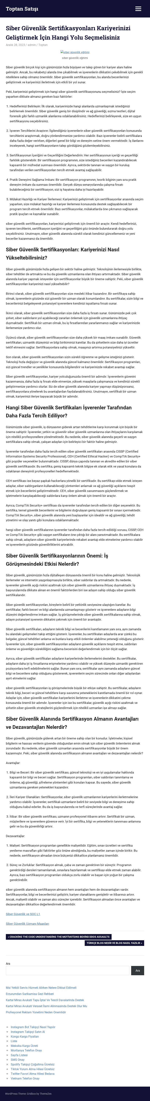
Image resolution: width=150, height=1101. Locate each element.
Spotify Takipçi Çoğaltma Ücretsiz (33, 1064)
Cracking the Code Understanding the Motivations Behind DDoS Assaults (60, 937)
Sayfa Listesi (19, 1055)
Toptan (43, 45)
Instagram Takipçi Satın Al (28, 1032)
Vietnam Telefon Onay (25, 1078)
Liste (14, 1041)
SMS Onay (18, 1059)
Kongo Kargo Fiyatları (25, 1036)
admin (32, 45)
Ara (8, 963)
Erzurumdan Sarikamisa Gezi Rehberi (30, 994)
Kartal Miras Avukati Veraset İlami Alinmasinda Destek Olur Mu (46, 1006)
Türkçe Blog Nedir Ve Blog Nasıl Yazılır (113, 943)
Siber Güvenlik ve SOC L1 (23, 914)
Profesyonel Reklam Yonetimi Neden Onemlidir (36, 1012)
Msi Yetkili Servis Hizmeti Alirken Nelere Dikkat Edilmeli (41, 987)
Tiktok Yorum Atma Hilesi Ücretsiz (33, 1069)
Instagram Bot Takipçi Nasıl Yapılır (33, 1027)
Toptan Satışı (22, 8)
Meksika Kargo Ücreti (24, 1046)
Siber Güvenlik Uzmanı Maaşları (27, 923)
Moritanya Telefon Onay (26, 1050)
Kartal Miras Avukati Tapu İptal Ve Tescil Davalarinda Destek (45, 1000)
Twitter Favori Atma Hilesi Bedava (33, 1073)
